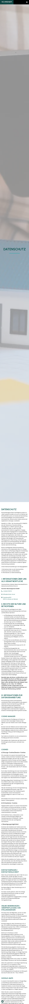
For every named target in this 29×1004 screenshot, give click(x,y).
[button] (2, 1001)
